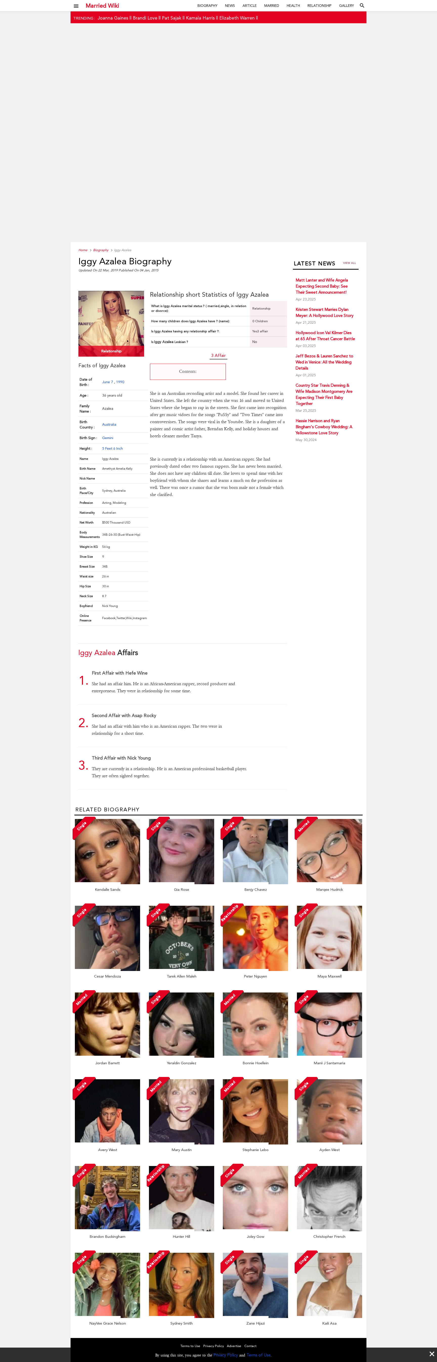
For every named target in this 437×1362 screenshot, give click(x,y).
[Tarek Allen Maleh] (181, 969)
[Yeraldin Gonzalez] (181, 1056)
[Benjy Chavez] (255, 883)
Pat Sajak (171, 17)
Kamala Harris (200, 17)
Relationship (320, 6)
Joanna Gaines (113, 17)
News (230, 6)
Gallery (346, 6)
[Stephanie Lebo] (255, 1143)
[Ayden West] (329, 1143)
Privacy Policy (225, 1355)
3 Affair (218, 355)
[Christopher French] (329, 1230)
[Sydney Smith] (181, 1316)
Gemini (107, 438)
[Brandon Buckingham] (107, 1230)
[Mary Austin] (181, 1143)
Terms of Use (259, 1355)
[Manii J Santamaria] (329, 1056)
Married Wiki (102, 5)
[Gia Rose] (181, 883)
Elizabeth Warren (237, 17)
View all (349, 263)
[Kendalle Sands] (107, 883)
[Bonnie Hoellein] (255, 1056)
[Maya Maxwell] (329, 969)
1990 (120, 382)
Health (293, 6)
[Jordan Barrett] (107, 1056)
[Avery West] (107, 1143)
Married (271, 6)
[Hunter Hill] (181, 1230)
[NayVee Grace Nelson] (107, 1316)
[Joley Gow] (255, 1230)
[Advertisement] (218, 140)
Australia (109, 424)
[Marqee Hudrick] (329, 883)
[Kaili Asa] (329, 1316)
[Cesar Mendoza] (107, 969)
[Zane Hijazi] (255, 1316)
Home (82, 250)
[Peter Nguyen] (255, 969)
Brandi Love (145, 17)
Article (250, 6)
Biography (207, 6)
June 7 (108, 382)
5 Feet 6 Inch (112, 448)
